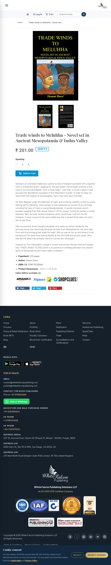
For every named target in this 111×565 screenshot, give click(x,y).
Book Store (35, 331)
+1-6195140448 (10, 420)
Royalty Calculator (38, 335)
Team (58, 335)
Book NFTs (8, 335)
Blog (5, 339)
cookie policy (16, 560)
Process (7, 327)
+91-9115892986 (18, 394)
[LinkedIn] (91, 537)
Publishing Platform (65, 331)
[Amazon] (105, 537)
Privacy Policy (31, 560)
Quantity (19, 159)
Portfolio (34, 327)
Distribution (61, 327)
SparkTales (87, 331)
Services (86, 323)
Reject (77, 555)
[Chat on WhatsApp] (55, 402)
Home (20, 22)
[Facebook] (70, 537)
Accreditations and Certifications (65, 341)
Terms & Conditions (12, 545)
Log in (37, 14)
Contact (86, 339)
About (32, 323)
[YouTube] (98, 537)
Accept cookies (97, 555)
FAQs (84, 335)
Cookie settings (50, 545)
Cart (49, 14)
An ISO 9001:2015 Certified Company (55, 491)
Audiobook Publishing (92, 327)
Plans (58, 323)
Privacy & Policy (32, 545)
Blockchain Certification (41, 339)
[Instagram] (84, 537)
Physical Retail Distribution (15, 331)
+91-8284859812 (11, 411)
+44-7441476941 (11, 429)
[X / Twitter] (77, 537)
